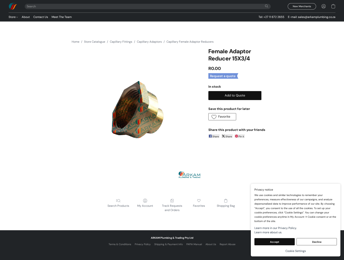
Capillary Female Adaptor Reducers (190, 42)
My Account (145, 206)
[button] (13, 6)
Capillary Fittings (121, 42)
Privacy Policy (143, 244)
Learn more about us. (268, 232)
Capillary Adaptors (149, 42)
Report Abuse (227, 244)
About (26, 17)
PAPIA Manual (194, 244)
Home (75, 42)
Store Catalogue (94, 42)
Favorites (199, 206)
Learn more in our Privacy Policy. (275, 228)
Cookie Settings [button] (295, 251)
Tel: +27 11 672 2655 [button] (271, 17)
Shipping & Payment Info (168, 244)
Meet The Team (62, 17)
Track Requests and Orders (172, 208)
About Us (211, 244)
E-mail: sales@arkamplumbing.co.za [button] (311, 17)
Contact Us (40, 17)
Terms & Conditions (120, 244)
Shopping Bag (226, 206)
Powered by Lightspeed (172, 250)
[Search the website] (266, 6)
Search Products (118, 206)
